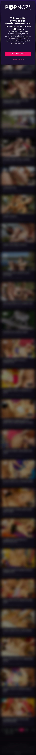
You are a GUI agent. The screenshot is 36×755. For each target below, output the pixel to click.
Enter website (18, 54)
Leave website (18, 59)
